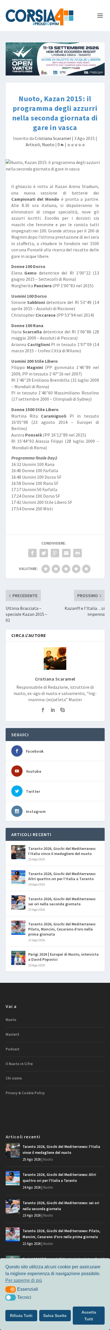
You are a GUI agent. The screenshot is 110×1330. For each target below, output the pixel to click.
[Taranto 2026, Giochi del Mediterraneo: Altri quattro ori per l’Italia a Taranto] (18, 877)
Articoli (33, 144)
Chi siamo (14, 1078)
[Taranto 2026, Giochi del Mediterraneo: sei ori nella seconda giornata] (18, 902)
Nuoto (48, 144)
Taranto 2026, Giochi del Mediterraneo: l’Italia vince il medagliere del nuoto (62, 851)
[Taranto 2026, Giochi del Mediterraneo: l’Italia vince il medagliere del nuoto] (18, 852)
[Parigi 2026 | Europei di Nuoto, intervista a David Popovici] (18, 958)
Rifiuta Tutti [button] (21, 1315)
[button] (10, 1289)
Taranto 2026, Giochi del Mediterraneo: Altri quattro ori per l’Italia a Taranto (62, 876)
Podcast (12, 1049)
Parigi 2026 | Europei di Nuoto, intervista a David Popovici (63, 957)
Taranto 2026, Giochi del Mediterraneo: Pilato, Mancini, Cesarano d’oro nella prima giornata (62, 929)
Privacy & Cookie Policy (25, 1093)
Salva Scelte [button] (55, 1315)
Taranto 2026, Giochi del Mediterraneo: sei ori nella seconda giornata (62, 901)
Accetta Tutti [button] (89, 1315)
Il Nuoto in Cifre (19, 1063)
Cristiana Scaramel (53, 138)
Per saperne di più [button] (23, 1280)
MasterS (12, 1034)
